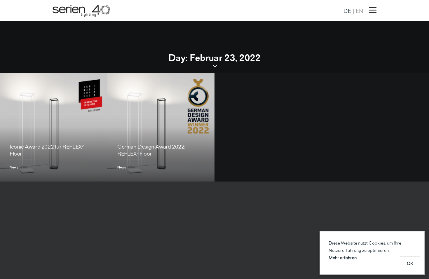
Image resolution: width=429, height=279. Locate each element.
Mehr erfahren (343, 257)
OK (410, 263)
